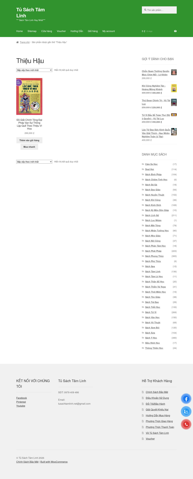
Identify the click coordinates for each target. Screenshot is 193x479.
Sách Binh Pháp (153, 174)
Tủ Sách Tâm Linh (30, 12)
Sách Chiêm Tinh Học (156, 179)
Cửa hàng (46, 31)
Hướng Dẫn (77, 31)
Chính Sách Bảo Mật (157, 392)
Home (19, 31)
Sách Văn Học (152, 317)
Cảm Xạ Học (151, 164)
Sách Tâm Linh (152, 271)
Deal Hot (149, 169)
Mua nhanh (29, 146)
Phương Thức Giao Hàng (159, 421)
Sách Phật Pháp (153, 250)
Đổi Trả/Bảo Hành (155, 403)
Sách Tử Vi (150, 312)
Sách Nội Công (153, 240)
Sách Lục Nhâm (153, 220)
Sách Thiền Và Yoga (155, 286)
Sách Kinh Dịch (153, 205)
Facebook (21, 398)
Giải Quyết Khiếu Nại (157, 409)
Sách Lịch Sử (152, 215)
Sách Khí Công (153, 199)
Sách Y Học (151, 337)
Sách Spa (150, 266)
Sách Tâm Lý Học (154, 276)
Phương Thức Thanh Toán (160, 427)
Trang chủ (25, 42)
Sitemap (32, 31)
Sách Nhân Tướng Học (157, 230)
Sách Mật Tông (153, 225)
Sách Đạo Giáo (152, 189)
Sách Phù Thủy (153, 261)
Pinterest (21, 402)
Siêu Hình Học (152, 342)
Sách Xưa (150, 332)
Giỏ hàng (93, 31)
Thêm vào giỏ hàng (29, 140)
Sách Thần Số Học (154, 281)
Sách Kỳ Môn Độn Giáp (157, 210)
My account (109, 31)
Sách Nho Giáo (153, 235)
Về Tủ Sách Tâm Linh (157, 433)
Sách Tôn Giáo (152, 296)
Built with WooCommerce (54, 461)
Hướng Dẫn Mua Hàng (158, 415)
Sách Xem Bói (152, 327)
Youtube (20, 405)
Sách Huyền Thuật (154, 194)
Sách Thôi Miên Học (155, 291)
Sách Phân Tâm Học (155, 245)
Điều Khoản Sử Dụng (157, 398)
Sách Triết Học (152, 307)
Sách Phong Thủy (154, 256)
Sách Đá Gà (151, 184)
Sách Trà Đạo (152, 302)
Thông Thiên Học (154, 347)
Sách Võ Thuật (152, 322)
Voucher (61, 31)
